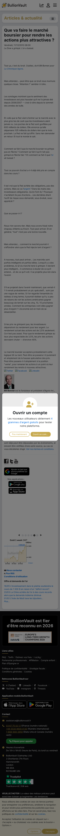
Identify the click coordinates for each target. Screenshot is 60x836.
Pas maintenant (19, 434)
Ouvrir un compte (41, 434)
